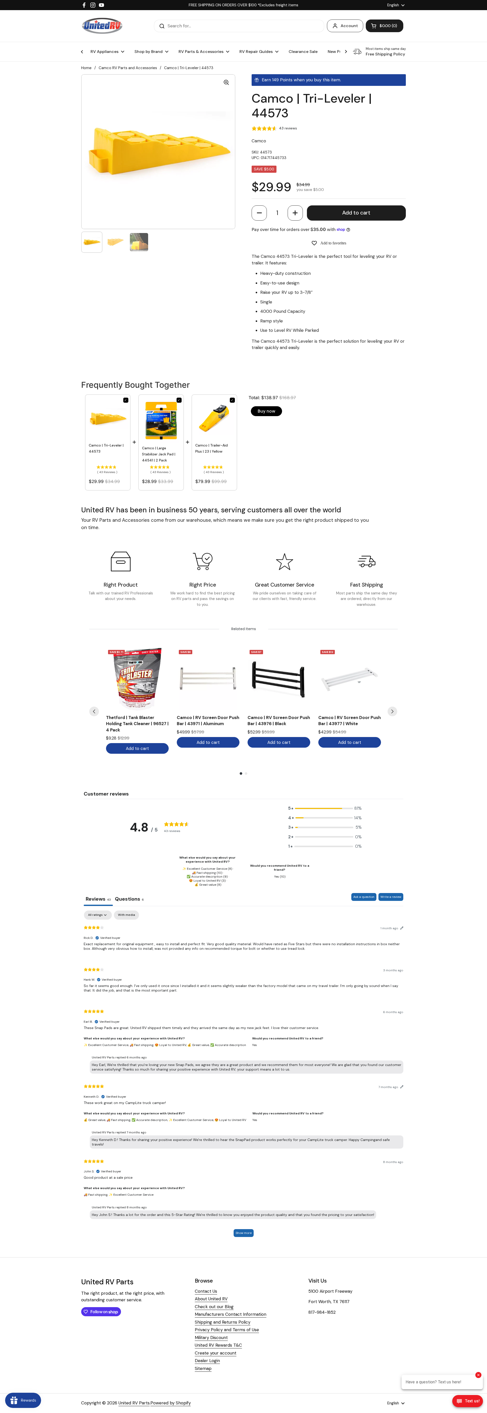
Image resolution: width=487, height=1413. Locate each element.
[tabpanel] (243, 1076)
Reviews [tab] (98, 899)
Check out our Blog (214, 1306)
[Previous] (94, 711)
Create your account (215, 1353)
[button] (259, 213)
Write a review (390, 897)
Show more (244, 1233)
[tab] (129, 899)
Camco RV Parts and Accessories (128, 67)
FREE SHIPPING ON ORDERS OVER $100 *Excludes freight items (243, 5)
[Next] (392, 711)
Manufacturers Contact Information (230, 1314)
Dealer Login (207, 1360)
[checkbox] (126, 915)
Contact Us (206, 1291)
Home (86, 67)
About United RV (211, 1299)
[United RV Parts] (102, 26)
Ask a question (363, 897)
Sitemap (203, 1368)
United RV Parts (134, 1403)
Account (349, 25)
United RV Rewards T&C (218, 1345)
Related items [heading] (243, 628)
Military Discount (211, 1337)
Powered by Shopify (170, 1403)
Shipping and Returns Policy (222, 1322)
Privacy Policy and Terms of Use (227, 1329)
